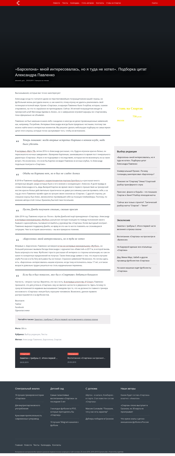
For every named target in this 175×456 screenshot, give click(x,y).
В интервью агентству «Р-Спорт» (79, 281)
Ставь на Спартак (113, 3)
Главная (19, 445)
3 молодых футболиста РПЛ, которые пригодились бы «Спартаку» (63, 411)
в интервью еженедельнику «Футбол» (32, 219)
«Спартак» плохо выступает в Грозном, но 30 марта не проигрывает (134, 408)
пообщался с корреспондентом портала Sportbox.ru (57, 180)
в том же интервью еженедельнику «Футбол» (78, 246)
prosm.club (103, 452)
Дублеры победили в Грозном (100, 418)
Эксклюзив (123, 220)
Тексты (65, 3)
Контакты (100, 3)
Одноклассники (156, 445)
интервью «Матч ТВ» (26, 151)
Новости (56, 3)
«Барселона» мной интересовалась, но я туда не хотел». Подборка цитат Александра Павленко (136, 160)
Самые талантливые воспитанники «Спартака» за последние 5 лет (63, 398)
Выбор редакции (32, 334)
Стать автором (88, 3)
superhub (120, 452)
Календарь (74, 3)
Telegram (152, 445)
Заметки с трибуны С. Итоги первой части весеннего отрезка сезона (66, 319)
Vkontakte (145, 445)
